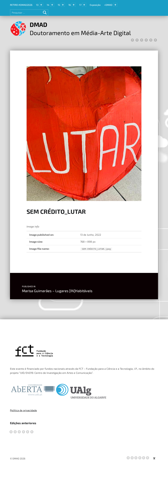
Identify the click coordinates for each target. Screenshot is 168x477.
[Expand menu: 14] (52, 5)
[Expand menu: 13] (41, 5)
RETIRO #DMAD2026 (21, 4)
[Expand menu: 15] (63, 5)
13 (37, 4)
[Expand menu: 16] (74, 5)
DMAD (38, 24)
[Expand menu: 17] (84, 5)
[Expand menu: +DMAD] (115, 5)
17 (80, 4)
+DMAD (108, 4)
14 (48, 4)
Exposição (95, 4)
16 (69, 4)
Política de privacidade (23, 410)
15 (59, 4)
